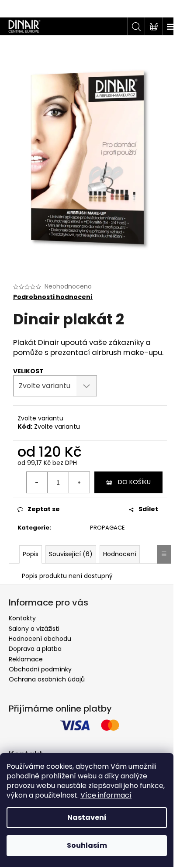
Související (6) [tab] (71, 554)
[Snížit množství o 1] (37, 482)
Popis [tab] (30, 554)
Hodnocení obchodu (40, 638)
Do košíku (134, 482)
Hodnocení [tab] (119, 554)
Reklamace (26, 659)
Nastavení (87, 817)
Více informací (106, 795)
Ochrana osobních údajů (47, 679)
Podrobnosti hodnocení (53, 297)
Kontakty (22, 618)
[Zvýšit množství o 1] (79, 482)
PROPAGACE (107, 527)
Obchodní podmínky (40, 669)
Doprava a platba (35, 648)
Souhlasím (87, 845)
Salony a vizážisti (34, 628)
